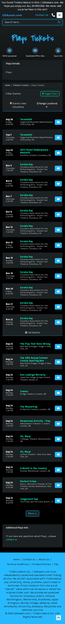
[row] (32, 121)
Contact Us (41, 15)
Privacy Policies (41, 564)
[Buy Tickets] (58, 122)
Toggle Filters (51, 94)
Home (16, 559)
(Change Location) (47, 103)
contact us (11, 539)
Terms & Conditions (18, 564)
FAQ (56, 564)
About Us (44, 559)
